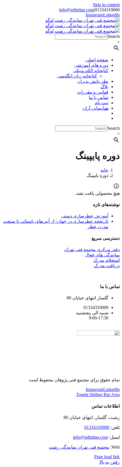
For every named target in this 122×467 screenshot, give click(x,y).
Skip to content (106, 4)
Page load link (107, 456)
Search (114, 36)
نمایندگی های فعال (102, 254)
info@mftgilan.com (76, 9)
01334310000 (96, 427)
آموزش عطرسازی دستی (84, 215)
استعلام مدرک (106, 260)
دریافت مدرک (107, 265)
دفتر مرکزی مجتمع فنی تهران (92, 249)
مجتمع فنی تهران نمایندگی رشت (79, 447)
